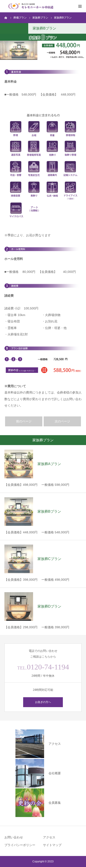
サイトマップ (52, 845)
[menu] (80, 6)
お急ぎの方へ (43, 702)
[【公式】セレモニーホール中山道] (30, 6)
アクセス (49, 837)
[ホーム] (5, 18)
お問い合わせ (13, 837)
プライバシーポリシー (19, 845)
